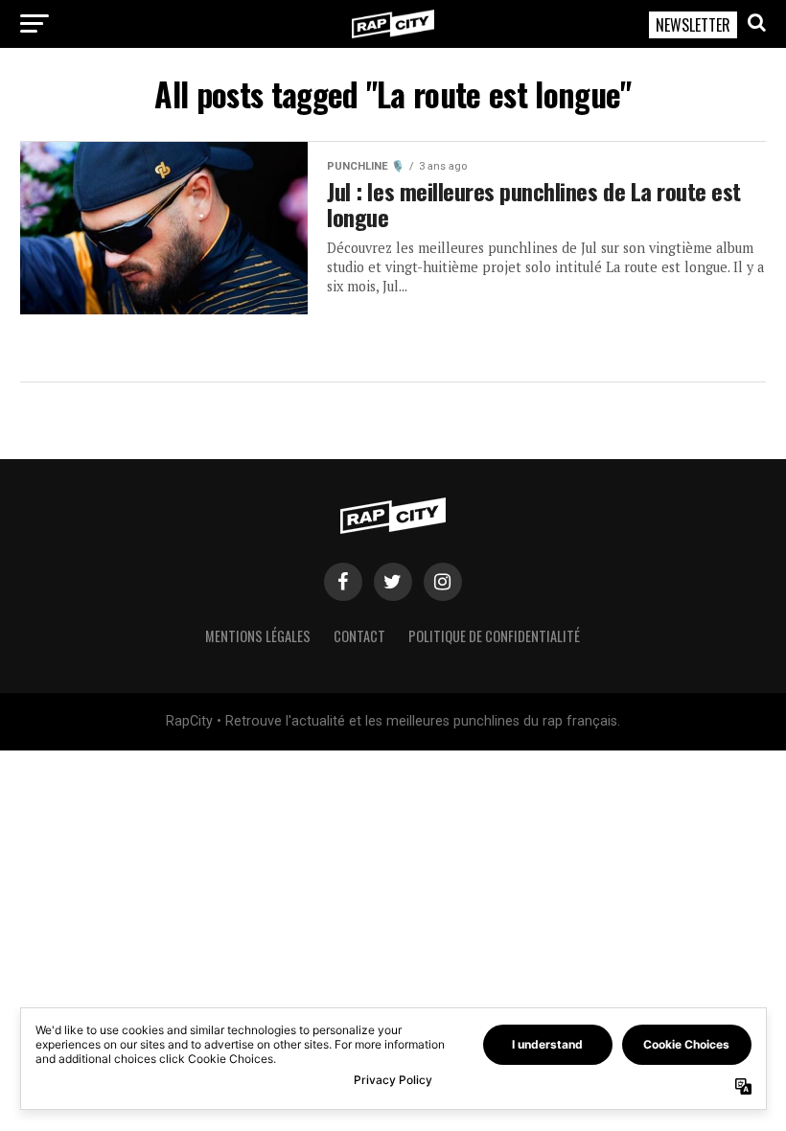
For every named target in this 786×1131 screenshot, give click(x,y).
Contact (359, 636)
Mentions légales (258, 636)
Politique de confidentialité (494, 636)
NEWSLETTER (693, 24)
